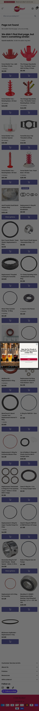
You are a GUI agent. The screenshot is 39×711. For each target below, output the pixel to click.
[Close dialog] (37, 344)
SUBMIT (28, 359)
